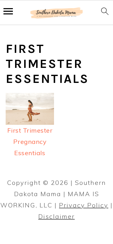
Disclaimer (56, 216)
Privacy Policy (83, 205)
